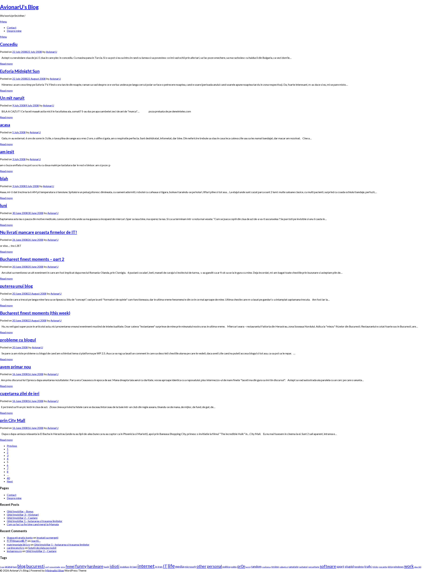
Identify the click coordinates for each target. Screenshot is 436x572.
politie (234, 567)
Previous (12, 445)
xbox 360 (417, 567)
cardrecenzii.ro (15, 547)
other (201, 566)
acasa (5, 124)
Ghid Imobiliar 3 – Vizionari (23, 514)
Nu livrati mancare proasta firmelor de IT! (38, 232)
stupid (349, 566)
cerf (47, 567)
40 (8, 478)
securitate (313, 566)
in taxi (133, 566)
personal (214, 566)
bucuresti (35, 566)
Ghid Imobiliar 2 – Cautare (22, 517)
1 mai (2, 567)
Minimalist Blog (54, 570)
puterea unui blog (16, 286)
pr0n (241, 566)
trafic (368, 566)
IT (165, 566)
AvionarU (51, 51)
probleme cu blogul (18, 339)
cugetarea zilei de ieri (19, 393)
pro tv (248, 567)
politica (226, 566)
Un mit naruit (12, 97)
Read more (6, 63)
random (256, 566)
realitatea (266, 567)
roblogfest (283, 567)
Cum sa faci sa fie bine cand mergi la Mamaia (33, 524)
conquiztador (54, 567)
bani (15, 567)
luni (3, 205)
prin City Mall (12, 420)
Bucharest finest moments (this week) (35, 312)
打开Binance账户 (17, 540)
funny (81, 566)
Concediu (9, 44)
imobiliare (124, 567)
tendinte (359, 566)
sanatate (294, 566)
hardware (95, 566)
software (328, 566)
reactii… (36, 540)
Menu (3, 21)
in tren (158, 566)
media (179, 566)
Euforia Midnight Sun (20, 71)
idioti (114, 566)
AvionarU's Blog (19, 7)
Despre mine (14, 30)
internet (146, 566)
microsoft (190, 566)
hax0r (106, 567)
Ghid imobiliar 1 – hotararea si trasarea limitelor (34, 521)
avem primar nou (15, 366)
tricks (375, 566)
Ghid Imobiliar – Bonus (20, 511)
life (171, 566)
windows (398, 566)
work (409, 566)
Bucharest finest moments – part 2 (32, 259)
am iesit (7, 151)
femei (70, 566)
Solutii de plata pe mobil (42, 547)
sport (340, 566)
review (275, 566)
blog (21, 566)
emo (63, 567)
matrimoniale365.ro (18, 544)
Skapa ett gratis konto (20, 537)
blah (4, 178)
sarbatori (303, 567)
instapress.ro (14, 551)
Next (10, 481)
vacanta (383, 567)
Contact (11, 27)
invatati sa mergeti (47, 537)
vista (390, 566)
